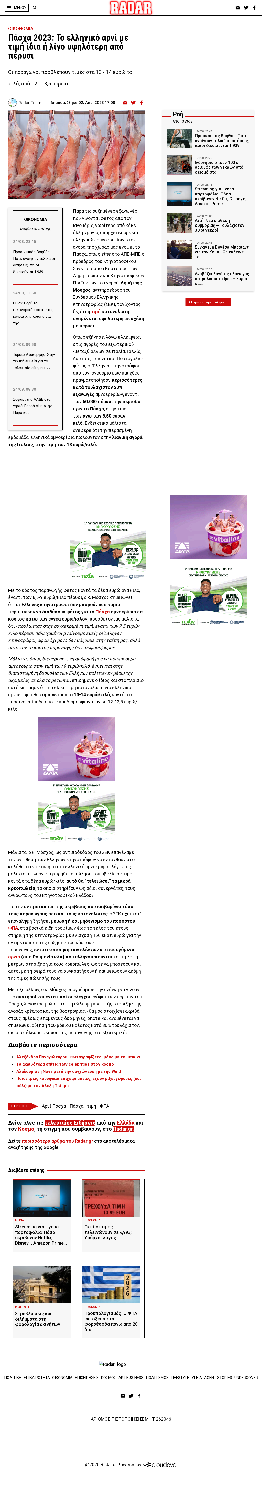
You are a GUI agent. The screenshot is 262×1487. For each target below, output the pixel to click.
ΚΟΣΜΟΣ (108, 1377)
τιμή (96, 311)
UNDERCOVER (246, 1377)
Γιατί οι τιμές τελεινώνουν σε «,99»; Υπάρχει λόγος (108, 1232)
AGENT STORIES (218, 1377)
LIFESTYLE (180, 1377)
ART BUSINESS (131, 1377)
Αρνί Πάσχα (54, 1106)
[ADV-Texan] (108, 551)
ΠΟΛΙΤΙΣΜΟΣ (157, 1377)
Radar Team (29, 102)
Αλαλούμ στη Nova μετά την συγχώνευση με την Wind (68, 1071)
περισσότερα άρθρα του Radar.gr (57, 1141)
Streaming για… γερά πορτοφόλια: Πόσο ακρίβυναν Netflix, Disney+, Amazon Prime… (41, 1235)
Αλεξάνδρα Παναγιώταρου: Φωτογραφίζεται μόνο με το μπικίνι (78, 1057)
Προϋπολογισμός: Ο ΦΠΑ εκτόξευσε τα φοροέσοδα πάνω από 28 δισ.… (111, 1321)
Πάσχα (102, 611)
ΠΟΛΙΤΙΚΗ (12, 1377)
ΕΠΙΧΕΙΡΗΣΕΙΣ (87, 1377)
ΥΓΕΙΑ (197, 1377)
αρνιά (14, 956)
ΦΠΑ (13, 928)
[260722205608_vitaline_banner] (76, 749)
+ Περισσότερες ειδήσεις (208, 302)
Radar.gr (123, 1129)
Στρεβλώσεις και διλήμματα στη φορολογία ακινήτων (37, 1319)
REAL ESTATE (23, 1307)
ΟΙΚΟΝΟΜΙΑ (21, 28)
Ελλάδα (125, 1123)
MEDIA (19, 1220)
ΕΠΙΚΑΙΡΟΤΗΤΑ (37, 1377)
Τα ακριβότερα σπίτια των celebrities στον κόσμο (65, 1064)
